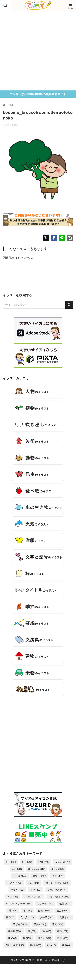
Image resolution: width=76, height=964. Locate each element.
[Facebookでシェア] (54, 238)
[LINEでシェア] (62, 238)
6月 (27, 862)
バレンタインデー (18, 903)
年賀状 (14, 931)
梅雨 (62, 931)
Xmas (57, 869)
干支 (57, 924)
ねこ (33, 882)
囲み (62, 910)
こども (15, 882)
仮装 (64, 903)
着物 (35, 945)
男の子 (44, 938)
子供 (40, 924)
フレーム (45, 903)
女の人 (27, 917)
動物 (44, 910)
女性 (65, 917)
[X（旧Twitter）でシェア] (46, 238)
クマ (35, 889)
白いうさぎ (15, 945)
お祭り (39, 876)
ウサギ (17, 889)
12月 (43, 862)
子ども (20, 924)
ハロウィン (33, 896)
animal (63, 862)
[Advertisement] (38, 51)
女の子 (46, 917)
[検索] (69, 305)
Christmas (36, 869)
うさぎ (19, 876)
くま (57, 876)
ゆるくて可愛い (57, 882)
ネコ (12, 896)
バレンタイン (59, 896)
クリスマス (56, 889)
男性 (62, 938)
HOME (10, 104)
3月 (11, 862)
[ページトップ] (68, 956)
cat (17, 869)
